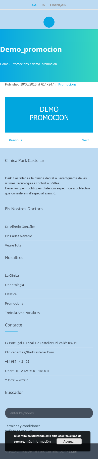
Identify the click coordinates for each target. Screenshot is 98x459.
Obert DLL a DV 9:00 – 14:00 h (27, 370)
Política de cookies (18, 431)
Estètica (11, 294)
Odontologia (14, 284)
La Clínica (12, 275)
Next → (87, 140)
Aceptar (69, 441)
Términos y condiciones (22, 426)
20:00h (23, 380)
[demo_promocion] (49, 115)
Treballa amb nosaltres (22, 312)
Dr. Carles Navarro (18, 236)
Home (4, 64)
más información (38, 441)
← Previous (13, 140)
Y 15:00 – (12, 380)
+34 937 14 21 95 (17, 361)
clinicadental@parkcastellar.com (29, 352)
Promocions (20, 64)
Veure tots (13, 245)
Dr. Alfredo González (20, 226)
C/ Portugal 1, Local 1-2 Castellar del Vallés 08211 (41, 343)
